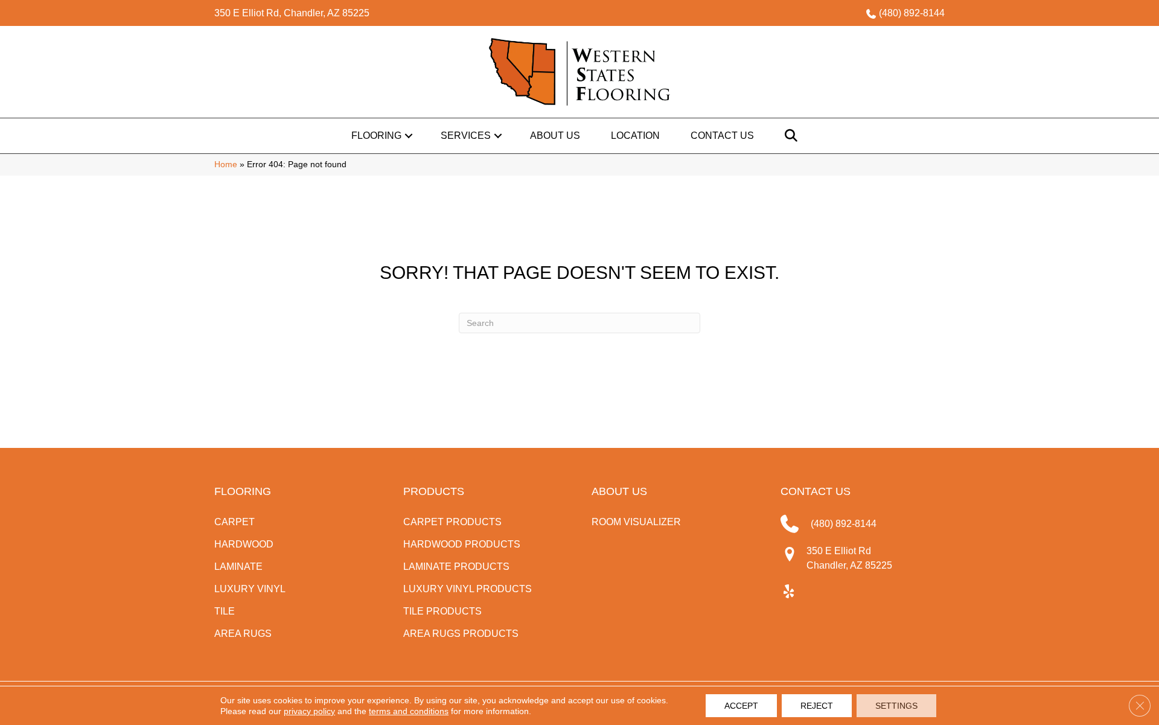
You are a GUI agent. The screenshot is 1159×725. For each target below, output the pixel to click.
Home (225, 164)
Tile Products (442, 611)
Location (635, 135)
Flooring (376, 135)
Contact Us (722, 135)
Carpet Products (452, 522)
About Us (555, 135)
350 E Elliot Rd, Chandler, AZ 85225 (291, 13)
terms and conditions (409, 711)
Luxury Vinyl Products (467, 589)
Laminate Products (456, 566)
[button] (408, 135)
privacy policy (309, 711)
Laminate (238, 566)
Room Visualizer (636, 522)
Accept (741, 706)
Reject (816, 706)
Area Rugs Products (461, 633)
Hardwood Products (461, 544)
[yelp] (789, 592)
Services (466, 135)
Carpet (234, 522)
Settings (896, 706)
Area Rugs (243, 633)
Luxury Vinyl (250, 589)
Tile (224, 611)
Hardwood (243, 544)
